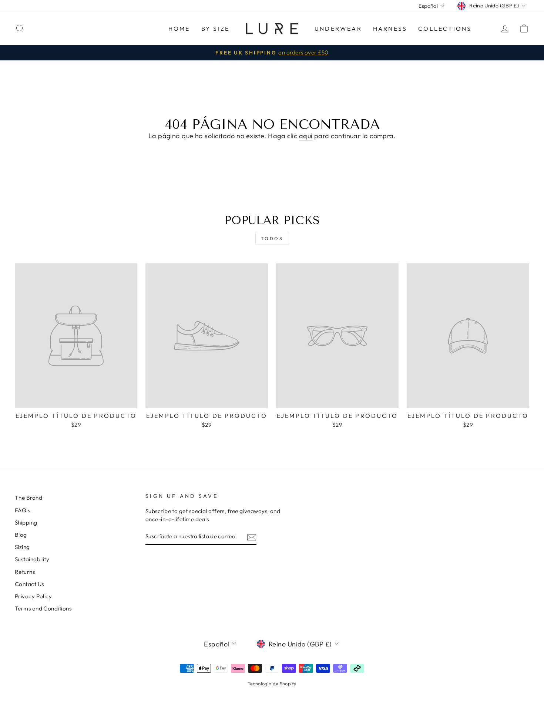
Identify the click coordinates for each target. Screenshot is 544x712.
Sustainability (32, 559)
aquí (306, 136)
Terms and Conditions (43, 608)
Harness (390, 28)
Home (179, 28)
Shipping (26, 522)
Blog (21, 534)
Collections (444, 28)
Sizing (22, 546)
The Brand (28, 497)
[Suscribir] (251, 537)
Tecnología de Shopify (272, 683)
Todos (272, 238)
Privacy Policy (33, 596)
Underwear (338, 28)
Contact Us (29, 584)
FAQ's (22, 510)
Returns (25, 571)
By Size (215, 28)
